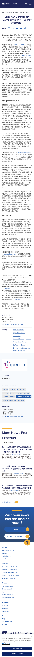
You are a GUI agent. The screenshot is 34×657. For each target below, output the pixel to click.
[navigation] (30, 4)
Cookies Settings (17, 648)
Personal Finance (18, 339)
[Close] (31, 637)
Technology (17, 336)
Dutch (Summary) (9, 396)
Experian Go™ (26, 55)
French (12, 393)
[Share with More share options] (29, 28)
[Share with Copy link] (25, 28)
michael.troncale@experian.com (12, 324)
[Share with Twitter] (13, 28)
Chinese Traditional (24, 396)
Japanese (21, 400)
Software (16, 345)
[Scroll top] (27, 542)
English (5, 389)
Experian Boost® (24, 153)
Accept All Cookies (16, 653)
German (5, 393)
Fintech (28, 339)
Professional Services (20, 342)
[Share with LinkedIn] (9, 28)
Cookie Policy (6, 643)
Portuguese (21, 389)
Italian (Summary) (23, 393)
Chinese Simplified (9, 400)
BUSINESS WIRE (19, 45)
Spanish (12, 389)
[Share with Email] (21, 28)
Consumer (24, 345)
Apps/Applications (19, 333)
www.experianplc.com (9, 254)
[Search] (26, 4)
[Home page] (9, 4)
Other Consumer (18, 330)
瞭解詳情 (8, 289)
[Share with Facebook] (17, 28)
